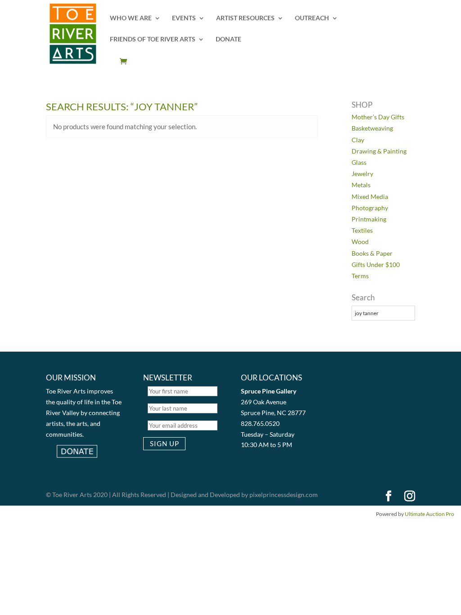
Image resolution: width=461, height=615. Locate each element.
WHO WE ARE (131, 18)
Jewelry (362, 173)
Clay (358, 140)
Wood (360, 241)
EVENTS (184, 18)
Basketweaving (372, 128)
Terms (360, 276)
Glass (359, 162)
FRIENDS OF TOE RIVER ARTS (152, 39)
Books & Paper (372, 253)
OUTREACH (312, 18)
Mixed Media (370, 196)
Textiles (362, 230)
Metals (361, 185)
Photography (370, 208)
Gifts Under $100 (376, 264)
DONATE (228, 39)
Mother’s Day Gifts (378, 117)
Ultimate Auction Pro (429, 514)
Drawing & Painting (379, 151)
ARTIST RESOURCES (245, 18)
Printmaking (369, 219)
